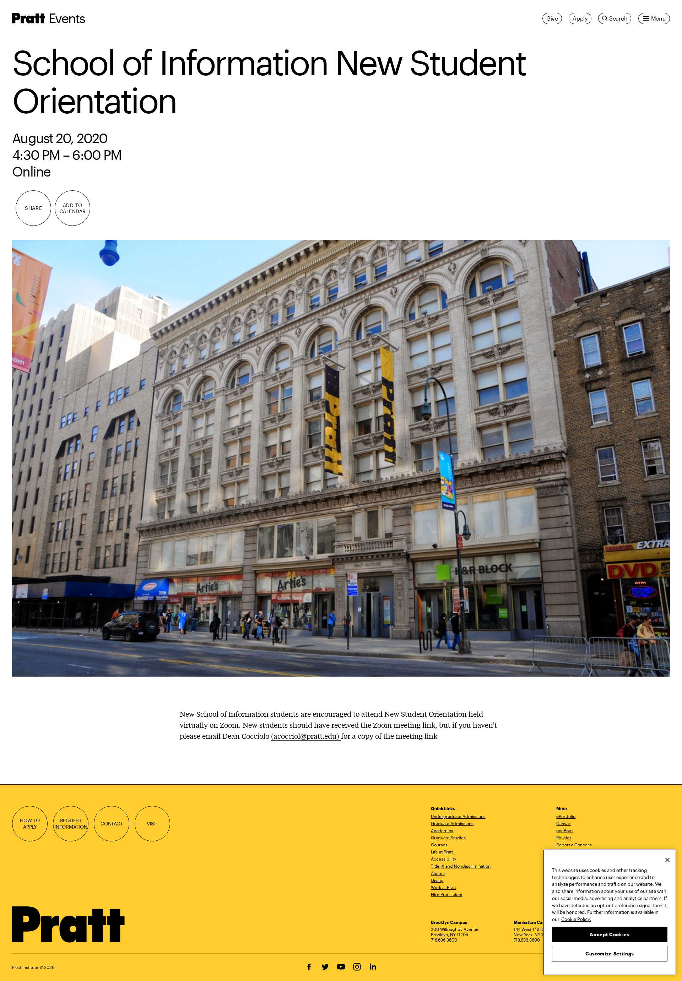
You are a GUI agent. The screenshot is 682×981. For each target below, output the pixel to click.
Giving (437, 880)
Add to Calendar (72, 208)
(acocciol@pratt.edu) (306, 736)
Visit (152, 823)
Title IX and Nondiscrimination (461, 865)
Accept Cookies (609, 934)
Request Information (70, 823)
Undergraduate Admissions (458, 816)
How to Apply (30, 823)
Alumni (438, 873)
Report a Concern (574, 844)
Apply (580, 18)
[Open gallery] (341, 458)
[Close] (667, 860)
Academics (442, 830)
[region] (609, 912)
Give (552, 18)
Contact (112, 823)
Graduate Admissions (452, 823)
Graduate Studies (448, 837)
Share (33, 208)
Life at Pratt (442, 851)
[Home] (68, 924)
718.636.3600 (444, 939)
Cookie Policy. (576, 919)
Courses (439, 844)
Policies (564, 837)
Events (67, 18)
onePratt (564, 830)
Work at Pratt (443, 887)
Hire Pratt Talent (446, 894)
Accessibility (443, 858)
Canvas (563, 823)
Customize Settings (609, 953)
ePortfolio (565, 816)
